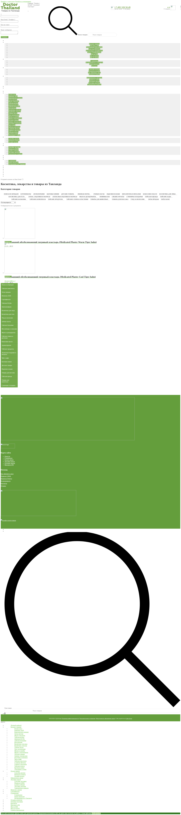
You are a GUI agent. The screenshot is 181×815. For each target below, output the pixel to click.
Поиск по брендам (11, 194)
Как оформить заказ (7, 474)
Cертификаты (25, 194)
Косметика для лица (167, 194)
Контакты (4, 483)
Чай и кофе (165, 199)
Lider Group (129, 718)
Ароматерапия (38, 194)
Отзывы (3, 486)
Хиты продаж (153, 199)
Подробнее (97, 813)
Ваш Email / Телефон (8, 19)
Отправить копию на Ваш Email (11, 179)
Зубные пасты (98, 194)
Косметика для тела (17, 196)
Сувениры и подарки (134, 196)
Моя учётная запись (11, 529)
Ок (93, 813)
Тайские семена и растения (77, 199)
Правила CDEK (6, 476)
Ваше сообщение (6, 30)
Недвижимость (5, 481)
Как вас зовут (5, 25)
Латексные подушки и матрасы (64, 196)
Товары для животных (99, 199)
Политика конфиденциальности (70, 718)
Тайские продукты (55, 199)
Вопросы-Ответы (6, 478)
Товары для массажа (120, 199)
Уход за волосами (137, 199)
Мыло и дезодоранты (87, 196)
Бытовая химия (53, 194)
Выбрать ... (8, 242)
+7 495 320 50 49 (122, 7)
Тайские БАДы (165, 196)
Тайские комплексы (38, 199)
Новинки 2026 (105, 196)
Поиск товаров (82, 35)
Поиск (7, 531)
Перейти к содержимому (23, 1)
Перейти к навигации (8, 1)
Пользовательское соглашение (87, 718)
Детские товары (67, 194)
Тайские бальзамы (18, 199)
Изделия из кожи (113, 194)
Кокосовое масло (150, 194)
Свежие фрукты (118, 196)
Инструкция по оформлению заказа (105, 718)
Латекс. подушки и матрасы (39, 196)
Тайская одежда (151, 196)
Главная (30, 3)
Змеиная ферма (84, 194)
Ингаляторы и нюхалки (131, 194)
